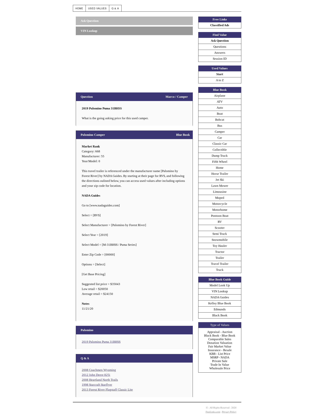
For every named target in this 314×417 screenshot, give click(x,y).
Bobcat (219, 119)
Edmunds (220, 309)
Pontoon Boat (219, 216)
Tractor (219, 252)
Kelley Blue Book (219, 303)
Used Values (97, 8)
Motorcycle (219, 203)
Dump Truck (220, 155)
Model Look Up (220, 285)
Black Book (219, 315)
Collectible (220, 149)
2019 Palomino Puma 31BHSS (101, 341)
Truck (220, 270)
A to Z (220, 80)
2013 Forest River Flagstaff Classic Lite (107, 389)
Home (79, 8)
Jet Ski (220, 179)
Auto (220, 107)
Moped (219, 197)
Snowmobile (220, 240)
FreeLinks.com (213, 411)
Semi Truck (219, 234)
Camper (220, 131)
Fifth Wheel (219, 161)
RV (220, 222)
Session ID (220, 58)
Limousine (220, 191)
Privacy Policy (229, 411)
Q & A (115, 8)
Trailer (220, 258)
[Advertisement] (134, 62)
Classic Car (219, 143)
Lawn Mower (219, 185)
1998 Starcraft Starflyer (97, 384)
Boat (220, 113)
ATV (220, 101)
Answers (219, 52)
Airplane (219, 95)
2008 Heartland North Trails (100, 380)
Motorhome (219, 210)
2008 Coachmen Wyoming (99, 370)
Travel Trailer (219, 264)
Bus (219, 125)
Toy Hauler (220, 246)
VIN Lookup (220, 291)
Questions (219, 46)
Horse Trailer (219, 173)
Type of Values (219, 325)
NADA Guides (220, 297)
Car (220, 137)
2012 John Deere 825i (96, 375)
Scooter (220, 228)
